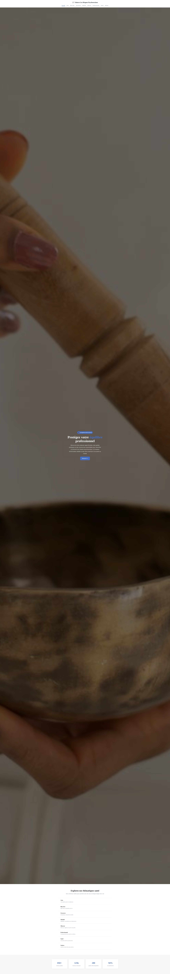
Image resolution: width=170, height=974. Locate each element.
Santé (102, 5)
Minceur (89, 5)
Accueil (63, 5)
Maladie (84, 5)
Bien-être (72, 5)
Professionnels (96, 5)
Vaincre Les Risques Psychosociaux (85, 2)
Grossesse (78, 5)
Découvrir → (85, 458)
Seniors (106, 5)
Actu (68, 5)
